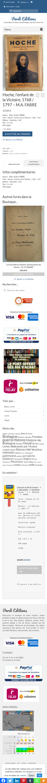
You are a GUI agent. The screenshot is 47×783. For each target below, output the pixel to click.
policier (19, 456)
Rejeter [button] (31, 775)
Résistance (6, 462)
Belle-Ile (24, 433)
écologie (39, 464)
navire (23, 453)
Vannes (25, 465)
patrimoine (9, 456)
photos (18, 628)
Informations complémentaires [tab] (33, 163)
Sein (35, 462)
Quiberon (17, 153)
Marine (20, 449)
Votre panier (13, 7)
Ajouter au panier (17, 133)
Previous (5, 243)
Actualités (31, 625)
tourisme (10, 465)
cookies (23, 775)
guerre (12, 153)
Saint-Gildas (29, 461)
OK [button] (39, 775)
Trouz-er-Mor (31, 628)
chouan (28, 436)
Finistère (37, 437)
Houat (27, 443)
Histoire (19, 439)
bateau (17, 433)
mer (28, 449)
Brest (30, 433)
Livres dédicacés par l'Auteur (20, 446)
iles (37, 443)
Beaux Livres (9, 406)
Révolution (24, 153)
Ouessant (29, 453)
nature (17, 452)
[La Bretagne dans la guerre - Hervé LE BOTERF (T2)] (37, 95)
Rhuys (34, 459)
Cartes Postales (10, 411)
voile (31, 464)
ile (33, 443)
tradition (18, 464)
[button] (12, 139)
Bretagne (10, 436)
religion (27, 458)
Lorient (6, 449)
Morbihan (37, 449)
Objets (7, 420)
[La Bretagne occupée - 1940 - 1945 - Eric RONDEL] (42, 95)
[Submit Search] (11, 10)
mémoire (8, 452)
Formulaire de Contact (11, 660)
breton (21, 436)
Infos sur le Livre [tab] (14, 164)
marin (13, 449)
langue (41, 444)
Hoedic (19, 443)
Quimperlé (18, 459)
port (25, 456)
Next (42, 243)
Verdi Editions (23, 18)
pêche (31, 456)
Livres (11, 151)
